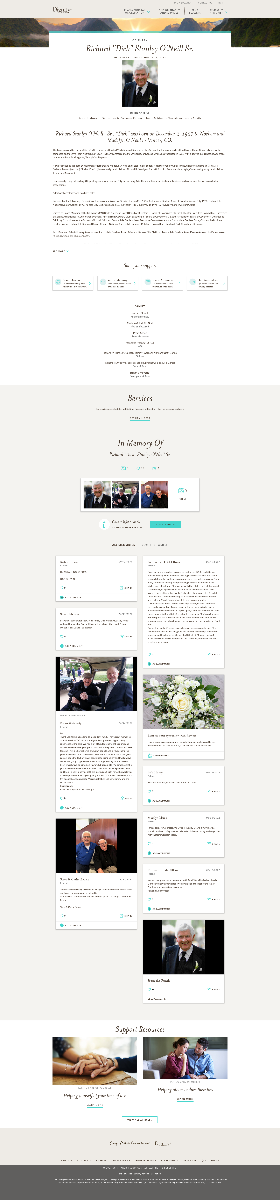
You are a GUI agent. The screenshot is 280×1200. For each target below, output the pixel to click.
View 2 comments (157, 999)
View (183, 499)
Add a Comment (73, 597)
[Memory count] (123, 468)
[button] (137, 11)
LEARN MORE (95, 1105)
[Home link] (61, 10)
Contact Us (205, 3)
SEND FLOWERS (161, 755)
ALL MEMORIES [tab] (123, 544)
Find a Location (182, 3)
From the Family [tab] (154, 544)
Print (221, 3)
